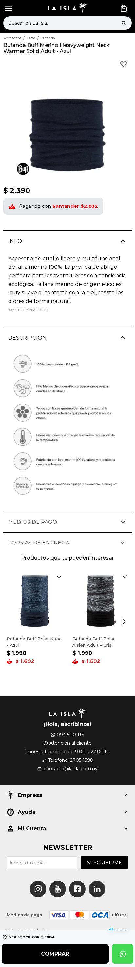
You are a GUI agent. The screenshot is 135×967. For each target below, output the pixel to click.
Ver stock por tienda (32, 937)
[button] (123, 23)
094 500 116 (70, 735)
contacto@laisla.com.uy (71, 769)
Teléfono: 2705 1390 (70, 760)
